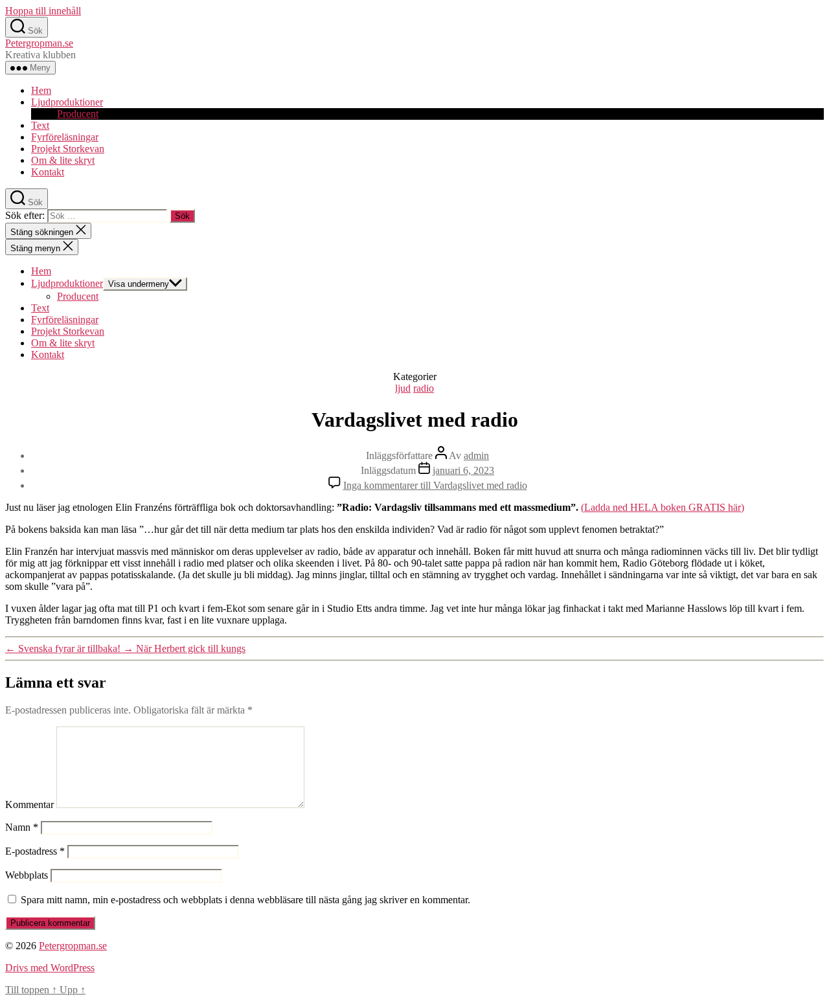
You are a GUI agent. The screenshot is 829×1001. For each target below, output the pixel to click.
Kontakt (47, 171)
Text (40, 125)
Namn (21, 827)
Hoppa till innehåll (43, 10)
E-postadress (35, 851)
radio (423, 388)
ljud (403, 388)
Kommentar (29, 804)
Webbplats (26, 875)
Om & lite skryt (63, 160)
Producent (77, 113)
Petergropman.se (39, 43)
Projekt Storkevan (67, 148)
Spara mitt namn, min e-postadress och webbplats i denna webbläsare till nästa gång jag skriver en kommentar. (245, 899)
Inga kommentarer (435, 485)
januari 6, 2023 (463, 470)
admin (476, 455)
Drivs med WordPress (50, 967)
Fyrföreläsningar (64, 136)
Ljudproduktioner (67, 101)
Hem (41, 90)
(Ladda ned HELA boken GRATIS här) (662, 507)
